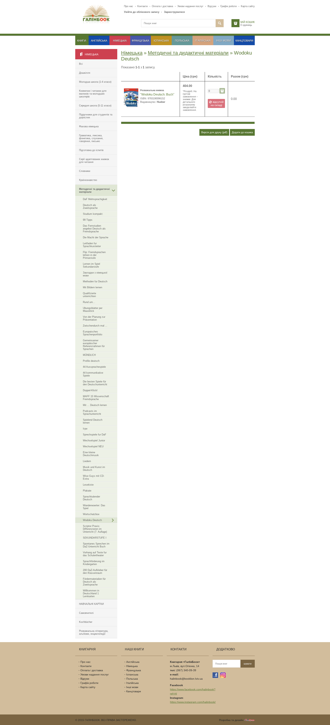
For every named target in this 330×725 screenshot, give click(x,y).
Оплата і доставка (162, 6)
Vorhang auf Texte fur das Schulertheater (95, 554)
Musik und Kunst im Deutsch (94, 468)
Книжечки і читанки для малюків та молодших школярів (92, 93)
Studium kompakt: (93, 213)
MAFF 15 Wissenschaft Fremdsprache (96, 398)
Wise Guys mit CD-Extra (93, 477)
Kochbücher (85, 621)
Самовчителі (86, 613)
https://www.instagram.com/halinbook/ (193, 702)
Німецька (120, 40)
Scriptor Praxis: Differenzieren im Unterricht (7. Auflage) (95, 529)
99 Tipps (87, 219)
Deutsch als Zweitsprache (90, 206)
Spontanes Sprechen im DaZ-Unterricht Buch (96, 545)
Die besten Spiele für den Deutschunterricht (95, 383)
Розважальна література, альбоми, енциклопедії (93, 632)
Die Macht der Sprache (95, 237)
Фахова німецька (89, 126)
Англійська (99, 40)
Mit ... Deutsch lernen (95, 405)
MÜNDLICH (89, 355)
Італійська (203, 40)
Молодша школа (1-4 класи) (95, 81)
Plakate (87, 490)
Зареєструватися (174, 12)
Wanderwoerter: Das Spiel (94, 507)
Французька (140, 40)
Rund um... (89, 302)
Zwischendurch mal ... (95, 325)
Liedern (87, 461)
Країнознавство (88, 180)
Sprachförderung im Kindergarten (93, 563)
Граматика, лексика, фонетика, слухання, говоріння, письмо (91, 138)
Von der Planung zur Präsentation (94, 318)
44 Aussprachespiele (94, 366)
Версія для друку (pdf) (214, 132)
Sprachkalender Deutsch (91, 498)
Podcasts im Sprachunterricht (92, 412)
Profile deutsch (91, 360)
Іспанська (161, 40)
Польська (182, 40)
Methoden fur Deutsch (95, 281)
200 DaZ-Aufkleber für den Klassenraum (95, 571)
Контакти (142, 6)
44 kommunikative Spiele (93, 374)
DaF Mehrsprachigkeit (95, 199)
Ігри (85, 428)
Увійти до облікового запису (141, 12)
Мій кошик (247, 22)
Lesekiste (88, 484)
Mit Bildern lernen (92, 287)
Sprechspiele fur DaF (94, 434)
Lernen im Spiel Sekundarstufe (91, 265)
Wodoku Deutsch (92, 520)
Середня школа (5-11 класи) (95, 105)
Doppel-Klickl (90, 390)
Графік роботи (228, 6)
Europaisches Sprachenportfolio (92, 333)
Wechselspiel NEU (93, 446)
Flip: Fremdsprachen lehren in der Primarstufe (94, 255)
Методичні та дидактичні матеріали (94, 190)
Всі (81, 63)
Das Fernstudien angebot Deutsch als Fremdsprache (94, 228)
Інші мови (223, 40)
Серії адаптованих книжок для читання (94, 160)
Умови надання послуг (190, 6)
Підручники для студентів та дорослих (95, 116)
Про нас (128, 6)
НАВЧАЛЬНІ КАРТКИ (91, 604)
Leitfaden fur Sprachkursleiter (92, 245)
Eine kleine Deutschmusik (91, 454)
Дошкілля (84, 72)
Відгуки (212, 6)
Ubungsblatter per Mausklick (92, 309)
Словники (84, 171)
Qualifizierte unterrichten (89, 295)
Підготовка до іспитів (91, 150)
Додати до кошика (242, 132)
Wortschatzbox (91, 514)
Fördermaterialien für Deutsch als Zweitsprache (94, 581)
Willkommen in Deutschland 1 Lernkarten (91, 593)
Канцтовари (244, 40)
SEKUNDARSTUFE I (94, 537)
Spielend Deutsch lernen (92, 421)
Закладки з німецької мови (95, 274)
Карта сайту (248, 6)
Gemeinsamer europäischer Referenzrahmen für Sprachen (94, 344)
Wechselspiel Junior (94, 440)
